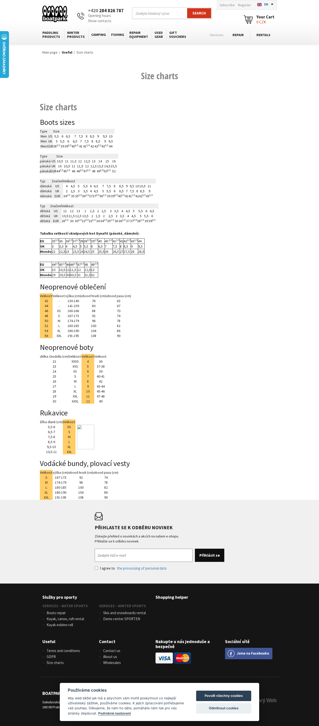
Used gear (159, 35)
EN (266, 4)
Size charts (85, 52)
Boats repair (56, 612)
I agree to (133, 568)
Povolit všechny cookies (224, 696)
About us (110, 656)
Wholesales (112, 662)
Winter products (76, 35)
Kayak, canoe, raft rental (65, 618)
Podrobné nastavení (114, 713)
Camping (98, 35)
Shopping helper (172, 597)
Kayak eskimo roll (60, 624)
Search (199, 13)
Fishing (117, 35)
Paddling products (51, 35)
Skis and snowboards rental (124, 612)
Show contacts (99, 20)
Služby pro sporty (59, 597)
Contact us (111, 650)
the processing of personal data (141, 568)
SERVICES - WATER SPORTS (65, 605)
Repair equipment (138, 35)
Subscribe (227, 5)
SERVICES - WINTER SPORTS (122, 605)
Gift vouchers (177, 35)
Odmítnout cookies (224, 708)
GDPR (51, 656)
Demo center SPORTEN (121, 618)
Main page (50, 52)
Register (244, 5)
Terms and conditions (63, 650)
